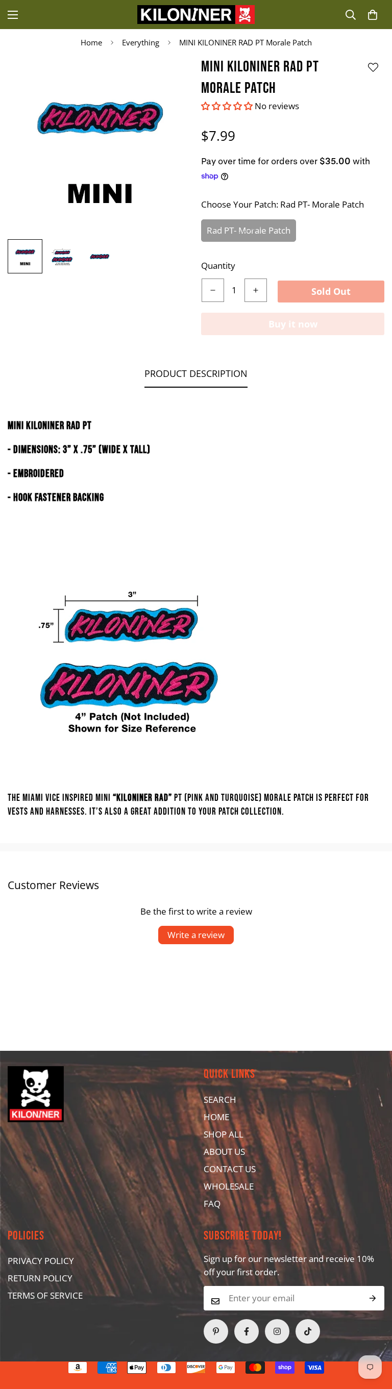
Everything (140, 42)
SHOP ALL (223, 1134)
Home (91, 42)
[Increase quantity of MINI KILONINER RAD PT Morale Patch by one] (255, 290)
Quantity (218, 265)
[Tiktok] (308, 1331)
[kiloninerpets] (196, 14)
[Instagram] (277, 1331)
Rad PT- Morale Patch (248, 230)
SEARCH (220, 1099)
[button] (372, 15)
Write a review (196, 935)
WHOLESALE (229, 1186)
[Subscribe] (372, 1298)
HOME (216, 1117)
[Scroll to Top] (176, 1333)
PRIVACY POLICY (41, 1261)
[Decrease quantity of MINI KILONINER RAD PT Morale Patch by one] (213, 290)
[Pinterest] (216, 1331)
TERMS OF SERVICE (45, 1295)
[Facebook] (246, 1331)
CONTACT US (230, 1169)
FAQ (212, 1203)
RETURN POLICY (40, 1278)
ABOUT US (224, 1151)
